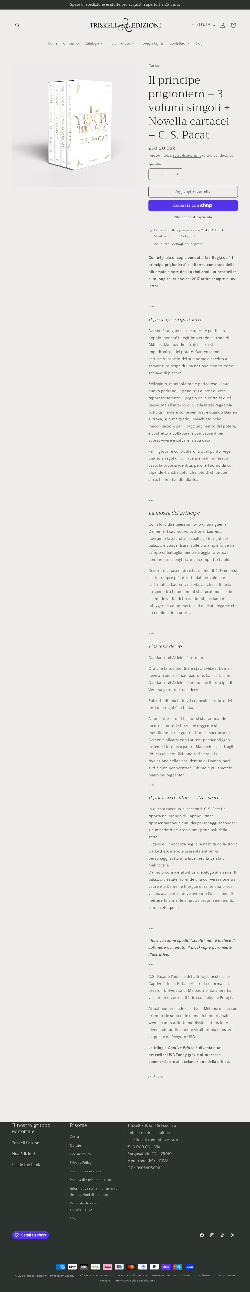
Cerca (74, 1137)
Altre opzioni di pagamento (193, 217)
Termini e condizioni (86, 1171)
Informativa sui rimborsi (94, 1275)
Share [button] (158, 1077)
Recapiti (104, 1280)
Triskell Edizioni (26, 1143)
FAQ (73, 1218)
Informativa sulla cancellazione (135, 1280)
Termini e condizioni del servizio (173, 1275)
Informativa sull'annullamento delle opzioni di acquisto (93, 1192)
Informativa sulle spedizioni (217, 1275)
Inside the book (26, 1165)
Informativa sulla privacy (131, 1275)
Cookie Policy (80, 1154)
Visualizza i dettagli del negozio (178, 244)
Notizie (75, 1146)
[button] (17, 25)
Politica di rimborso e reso (90, 1180)
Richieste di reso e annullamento (84, 1206)
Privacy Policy (81, 1163)
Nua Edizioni (23, 1154)
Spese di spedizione (187, 155)
